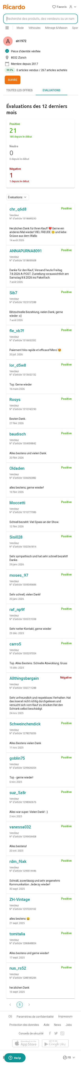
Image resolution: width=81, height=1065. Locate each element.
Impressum (65, 1016)
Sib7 (13, 292)
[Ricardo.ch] (14, 7)
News (57, 1024)
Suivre (12, 79)
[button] (59, 7)
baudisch (17, 434)
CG (10, 1016)
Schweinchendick (24, 724)
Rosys (14, 399)
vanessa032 (20, 827)
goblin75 (17, 758)
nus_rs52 (17, 968)
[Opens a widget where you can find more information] (15, 1058)
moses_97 (18, 575)
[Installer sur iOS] (25, 1043)
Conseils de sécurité (31, 1033)
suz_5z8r (17, 792)
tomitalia (17, 934)
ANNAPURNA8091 (25, 251)
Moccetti (17, 502)
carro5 (15, 644)
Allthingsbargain (24, 678)
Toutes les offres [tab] (19, 90)
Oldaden (16, 468)
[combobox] (40, 19)
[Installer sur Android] (55, 1043)
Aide (46, 1024)
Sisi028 (15, 537)
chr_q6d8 (17, 209)
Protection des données (24, 1024)
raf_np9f (17, 609)
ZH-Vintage (19, 899)
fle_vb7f (16, 330)
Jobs (69, 1024)
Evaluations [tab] (51, 90)
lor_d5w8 (17, 365)
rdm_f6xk (17, 861)
